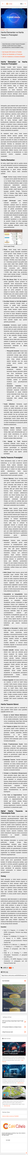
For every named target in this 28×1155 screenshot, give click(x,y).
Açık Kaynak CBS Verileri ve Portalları (12, 52)
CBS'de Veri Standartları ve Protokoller (12, 54)
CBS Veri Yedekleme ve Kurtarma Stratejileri (13, 56)
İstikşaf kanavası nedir (11, 1097)
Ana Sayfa (8, 1140)
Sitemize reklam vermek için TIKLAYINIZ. (10, 1116)
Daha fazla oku (20, 1082)
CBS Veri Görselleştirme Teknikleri (13, 1008)
